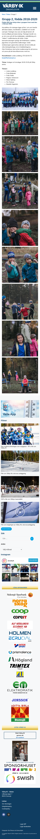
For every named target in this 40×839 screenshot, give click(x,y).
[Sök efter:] (15, 538)
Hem (3, 14)
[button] (34, 8)
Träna (8, 14)
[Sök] (31, 539)
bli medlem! (20, 737)
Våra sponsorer (20, 587)
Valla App (9, 414)
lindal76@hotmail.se (9, 58)
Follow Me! (33, 560)
